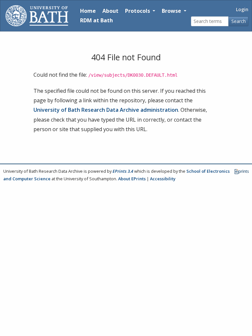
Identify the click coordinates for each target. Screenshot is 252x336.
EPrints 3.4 (123, 171)
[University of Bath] (37, 16)
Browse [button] (172, 10)
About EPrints (132, 179)
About (110, 10)
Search (238, 21)
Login (242, 9)
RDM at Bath (96, 20)
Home (88, 10)
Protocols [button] (138, 10)
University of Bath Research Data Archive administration (105, 109)
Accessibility (163, 179)
